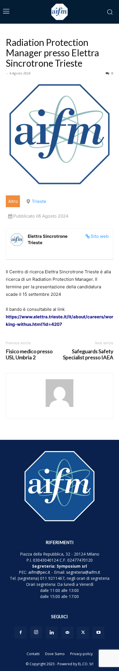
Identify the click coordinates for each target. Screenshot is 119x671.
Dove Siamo (55, 653)
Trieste (39, 201)
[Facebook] (20, 632)
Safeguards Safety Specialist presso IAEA (88, 354)
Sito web (100, 236)
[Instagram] (36, 632)
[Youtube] (98, 632)
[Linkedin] (51, 632)
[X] (83, 632)
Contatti (33, 653)
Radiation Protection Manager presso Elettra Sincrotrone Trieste (52, 53)
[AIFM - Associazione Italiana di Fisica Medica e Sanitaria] (59, 12)
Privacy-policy (81, 653)
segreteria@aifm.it (83, 572)
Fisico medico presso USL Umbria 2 (29, 354)
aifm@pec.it (39, 572)
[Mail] (67, 632)
